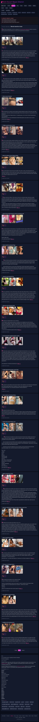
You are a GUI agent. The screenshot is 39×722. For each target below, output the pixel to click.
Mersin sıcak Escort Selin (8, 473)
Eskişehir (3, 698)
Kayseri (25, 5)
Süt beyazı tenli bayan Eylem (8, 564)
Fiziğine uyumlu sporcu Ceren (9, 125)
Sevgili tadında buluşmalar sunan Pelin (10, 369)
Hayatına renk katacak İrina (8, 276)
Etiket (4, 700)
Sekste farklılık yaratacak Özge (9, 245)
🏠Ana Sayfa (4, 5)
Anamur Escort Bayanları (5, 674)
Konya (21, 5)
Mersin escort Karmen (7, 96)
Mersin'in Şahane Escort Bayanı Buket (10, 155)
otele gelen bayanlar (4, 14)
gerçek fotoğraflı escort (14, 704)
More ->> (27, 57)
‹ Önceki (15, 650)
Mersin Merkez (4, 687)
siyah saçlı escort (4, 706)
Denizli (3, 695)
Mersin (14, 5)
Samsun (9, 5)
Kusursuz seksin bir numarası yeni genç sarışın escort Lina (15, 507)
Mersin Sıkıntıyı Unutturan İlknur (9, 395)
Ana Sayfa (3, 26)
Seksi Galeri (8, 10)
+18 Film (3, 10)
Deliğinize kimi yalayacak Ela (8, 622)
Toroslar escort (4, 681)
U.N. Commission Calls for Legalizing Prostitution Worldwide (11, 657)
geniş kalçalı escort (27, 708)
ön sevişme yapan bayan (6, 704)
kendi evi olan (24, 12)
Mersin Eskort (8, 26)
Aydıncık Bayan (4, 684)
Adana (32, 715)
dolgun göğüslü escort (5, 708)
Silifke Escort (4, 678)
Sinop (17, 5)
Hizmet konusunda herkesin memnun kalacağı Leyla (13, 213)
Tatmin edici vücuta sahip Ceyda (9, 182)
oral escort (33, 12)
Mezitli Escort (4, 677)
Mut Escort (3, 685)
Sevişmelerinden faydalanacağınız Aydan (11, 335)
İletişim (13, 10)
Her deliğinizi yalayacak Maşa (9, 594)
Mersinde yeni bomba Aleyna (9, 63)
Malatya (34, 5)
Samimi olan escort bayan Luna (9, 421)
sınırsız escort (10, 14)
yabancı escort (15, 14)
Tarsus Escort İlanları (5, 680)
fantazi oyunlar (27, 704)
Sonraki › (23, 650)
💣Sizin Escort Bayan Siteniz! (12, 2)
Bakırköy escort (4, 663)
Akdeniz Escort (4, 673)
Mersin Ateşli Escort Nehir (8, 537)
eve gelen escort (15, 12)
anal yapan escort (3, 12)
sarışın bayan (21, 704)
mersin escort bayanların (25, 29)
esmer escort (17, 706)
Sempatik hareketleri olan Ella (9, 35)
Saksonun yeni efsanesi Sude (9, 305)
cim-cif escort (9, 12)
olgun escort (28, 12)
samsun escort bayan (21, 666)
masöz (32, 704)
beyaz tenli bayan (11, 706)
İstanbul (30, 5)
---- (4, 47)
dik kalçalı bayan (20, 708)
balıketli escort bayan (13, 708)
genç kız (19, 12)
